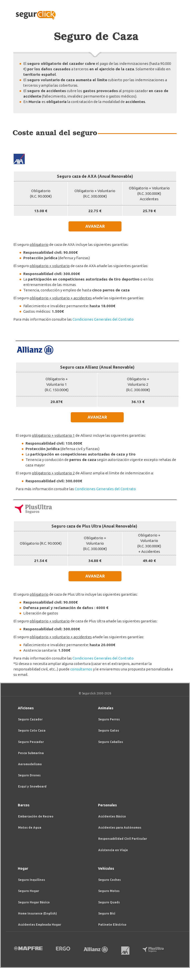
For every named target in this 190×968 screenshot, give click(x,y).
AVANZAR (95, 226)
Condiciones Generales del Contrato (103, 319)
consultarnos (81, 669)
